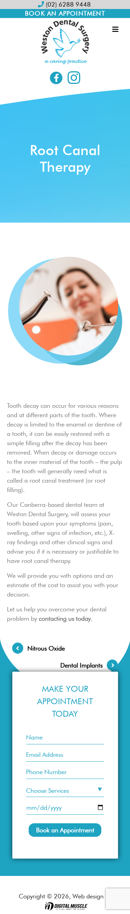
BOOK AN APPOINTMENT (65, 13)
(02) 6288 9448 (67, 4)
